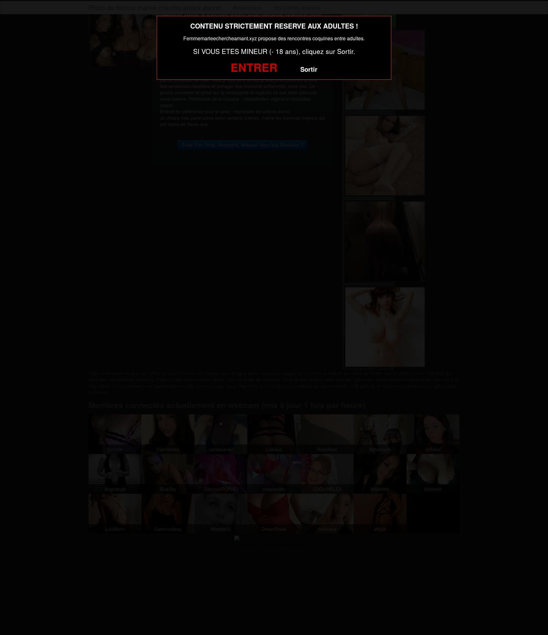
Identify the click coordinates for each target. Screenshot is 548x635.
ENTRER (254, 67)
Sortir (308, 69)
